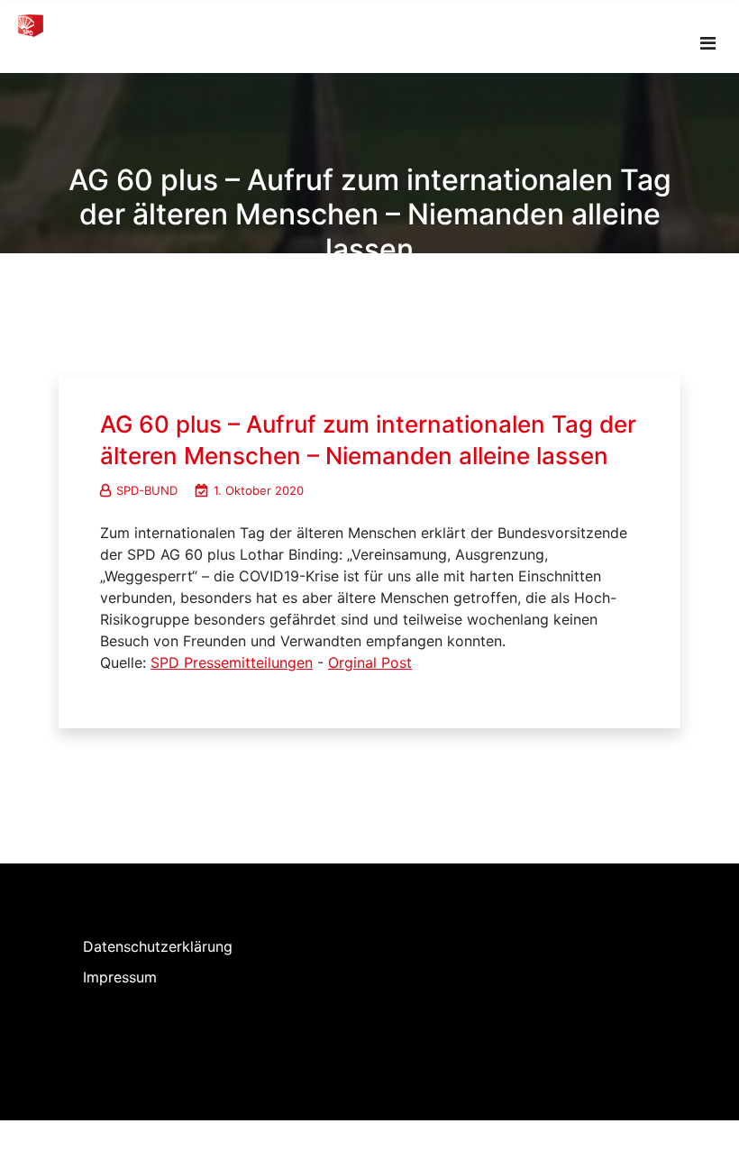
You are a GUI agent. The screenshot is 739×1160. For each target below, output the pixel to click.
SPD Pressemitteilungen (232, 662)
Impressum (120, 977)
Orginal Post (370, 662)
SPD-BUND (147, 490)
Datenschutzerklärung (158, 946)
